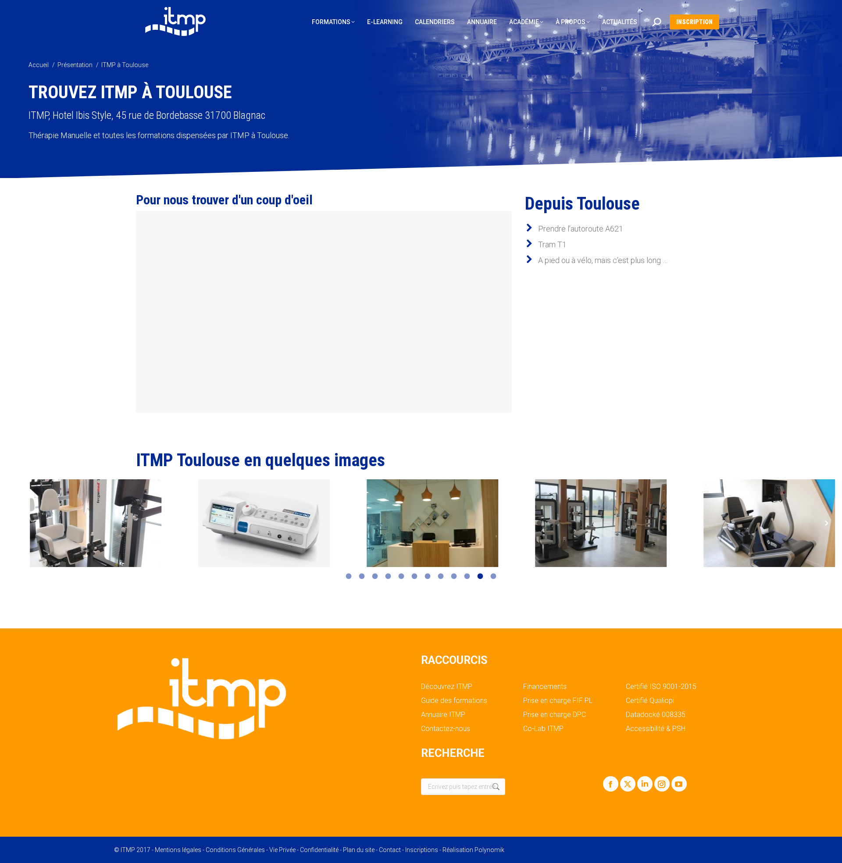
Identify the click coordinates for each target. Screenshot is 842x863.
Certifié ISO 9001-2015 (661, 686)
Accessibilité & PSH (655, 728)
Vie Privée (282, 849)
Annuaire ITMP (443, 714)
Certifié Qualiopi (650, 700)
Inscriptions (421, 849)
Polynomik (489, 849)
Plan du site (359, 849)
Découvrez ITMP (446, 686)
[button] (15, 523)
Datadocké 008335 (655, 714)
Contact (390, 849)
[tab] (348, 575)
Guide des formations (454, 700)
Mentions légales (178, 849)
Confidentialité (319, 849)
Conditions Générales (235, 849)
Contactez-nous (445, 728)
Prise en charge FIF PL (557, 700)
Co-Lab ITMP (543, 728)
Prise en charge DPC (554, 714)
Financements (545, 686)
